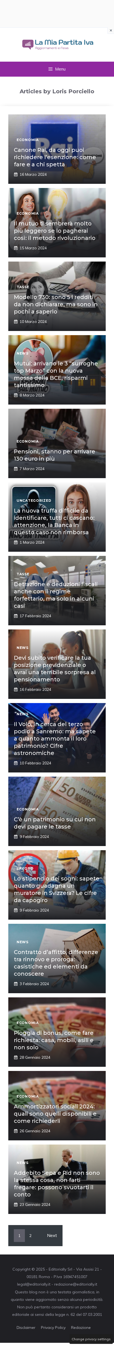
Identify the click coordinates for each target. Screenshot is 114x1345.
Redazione (81, 1327)
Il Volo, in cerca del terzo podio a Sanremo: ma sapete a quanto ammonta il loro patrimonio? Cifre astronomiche (55, 738)
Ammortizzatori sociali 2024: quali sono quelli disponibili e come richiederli (55, 1113)
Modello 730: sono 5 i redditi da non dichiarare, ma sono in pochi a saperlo (56, 304)
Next (52, 1235)
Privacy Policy (53, 1327)
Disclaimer (26, 1327)
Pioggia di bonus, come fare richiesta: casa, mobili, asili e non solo (54, 1040)
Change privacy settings (91, 1339)
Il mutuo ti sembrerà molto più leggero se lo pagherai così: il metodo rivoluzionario (54, 230)
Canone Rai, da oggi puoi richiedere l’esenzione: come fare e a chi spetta (55, 157)
